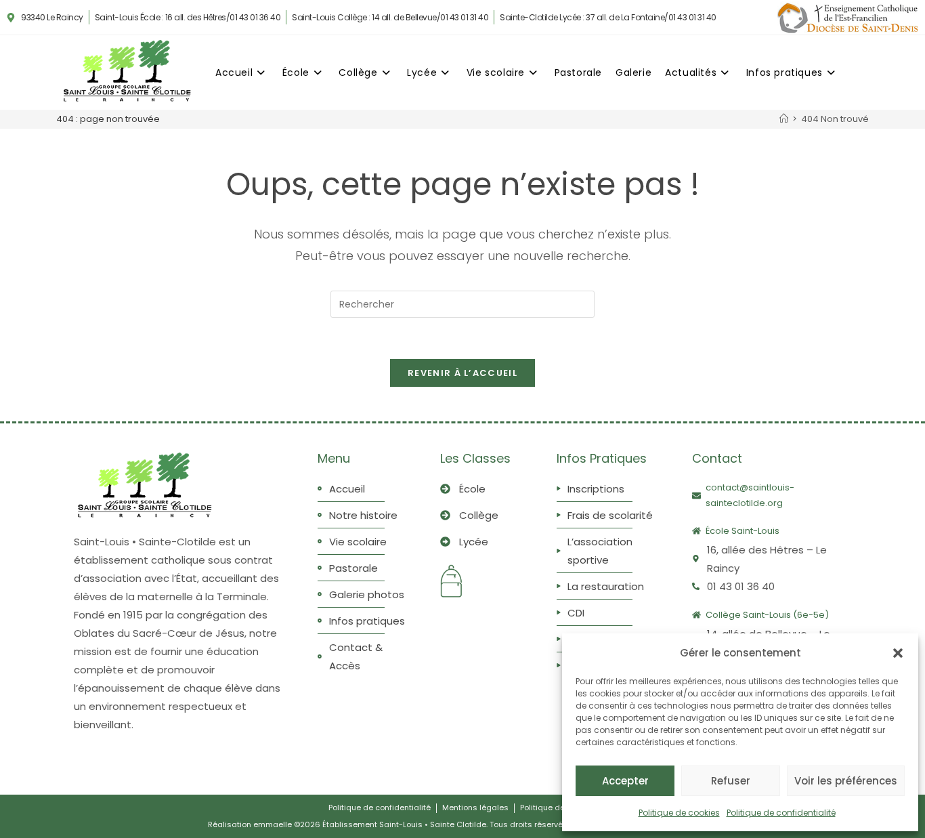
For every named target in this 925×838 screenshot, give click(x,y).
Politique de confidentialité (781, 812)
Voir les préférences (845, 781)
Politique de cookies (679, 812)
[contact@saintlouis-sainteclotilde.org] (696, 495)
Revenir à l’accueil (462, 372)
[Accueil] (783, 118)
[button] (898, 653)
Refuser (730, 781)
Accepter (625, 781)
